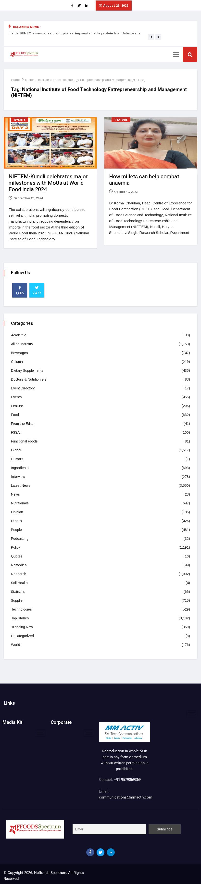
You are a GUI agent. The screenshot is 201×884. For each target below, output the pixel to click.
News (15, 494)
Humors (17, 459)
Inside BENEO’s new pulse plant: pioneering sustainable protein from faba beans (74, 33)
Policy (15, 547)
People (16, 530)
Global (16, 450)
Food (15, 415)
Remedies (19, 565)
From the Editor (23, 424)
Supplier (17, 600)
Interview (18, 477)
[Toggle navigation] (176, 54)
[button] (151, 37)
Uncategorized (22, 636)
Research (18, 574)
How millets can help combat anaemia (144, 180)
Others (16, 521)
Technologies (21, 609)
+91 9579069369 (127, 779)
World (15, 645)
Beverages (19, 353)
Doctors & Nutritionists (28, 379)
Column (17, 362)
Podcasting (19, 539)
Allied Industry (22, 344)
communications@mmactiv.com (125, 797)
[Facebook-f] (90, 852)
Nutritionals (20, 503)
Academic (18, 335)
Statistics (18, 592)
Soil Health (19, 583)
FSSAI (16, 432)
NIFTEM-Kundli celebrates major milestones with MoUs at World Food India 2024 (48, 183)
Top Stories (20, 618)
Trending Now (22, 627)
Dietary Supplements (27, 370)
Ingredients (20, 468)
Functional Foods (24, 441)
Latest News (20, 485)
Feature (121, 120)
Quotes (17, 556)
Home (15, 80)
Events (20, 120)
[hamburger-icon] (191, 713)
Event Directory (23, 388)
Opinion (17, 512)
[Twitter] (100, 852)
